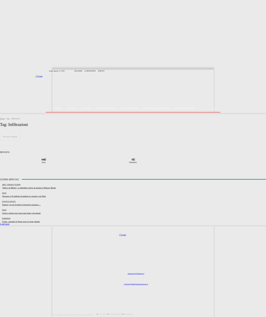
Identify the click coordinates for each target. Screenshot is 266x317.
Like (43, 158)
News (4, 193)
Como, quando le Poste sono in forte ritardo (21, 221)
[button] (213, 108)
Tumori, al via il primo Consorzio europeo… (21, 205)
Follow (133, 158)
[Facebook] (55, 289)
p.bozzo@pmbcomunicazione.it (136, 284)
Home (2, 118)
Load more (5, 224)
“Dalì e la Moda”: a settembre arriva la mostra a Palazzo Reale (29, 188)
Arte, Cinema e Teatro (11, 184)
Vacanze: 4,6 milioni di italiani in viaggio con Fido (24, 196)
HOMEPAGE (6, 218)
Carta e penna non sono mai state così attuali (21, 213)
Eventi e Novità (9, 201)
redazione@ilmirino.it (136, 274)
